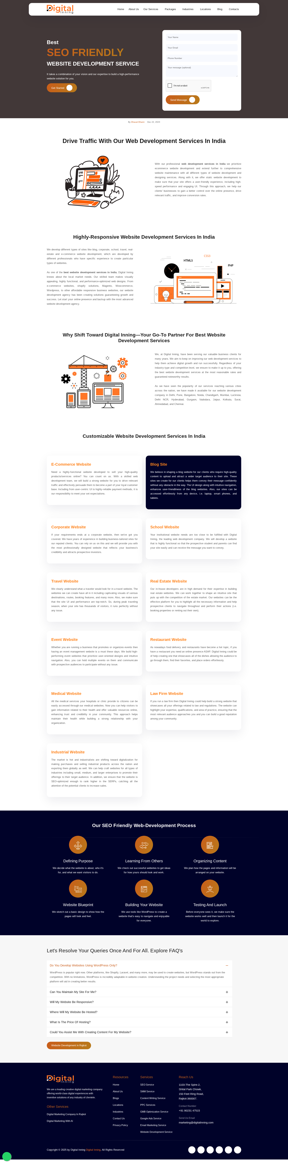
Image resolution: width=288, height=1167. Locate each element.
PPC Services (147, 1105)
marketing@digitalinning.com (196, 1122)
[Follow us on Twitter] (191, 1149)
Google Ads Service (150, 1118)
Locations (118, 1105)
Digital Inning (93, 1149)
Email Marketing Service (153, 1125)
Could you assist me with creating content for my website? (90, 1032)
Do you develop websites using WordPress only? (83, 965)
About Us (134, 9)
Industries (118, 1111)
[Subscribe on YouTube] (228, 1149)
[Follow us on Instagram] (219, 1149)
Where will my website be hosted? (73, 1012)
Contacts (234, 9)
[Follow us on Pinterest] (237, 1149)
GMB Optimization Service (154, 1111)
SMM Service (147, 1091)
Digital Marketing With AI (60, 1121)
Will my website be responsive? (72, 1002)
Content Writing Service (152, 1098)
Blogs (116, 1098)
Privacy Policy (120, 1125)
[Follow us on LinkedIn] (210, 1149)
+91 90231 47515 (189, 1110)
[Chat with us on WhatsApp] (6, 1156)
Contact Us (119, 1118)
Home (120, 9)
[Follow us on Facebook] (201, 1149)
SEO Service (147, 1084)
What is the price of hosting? (70, 1022)
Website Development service (156, 1132)
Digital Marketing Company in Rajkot (66, 1114)
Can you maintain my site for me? (73, 992)
